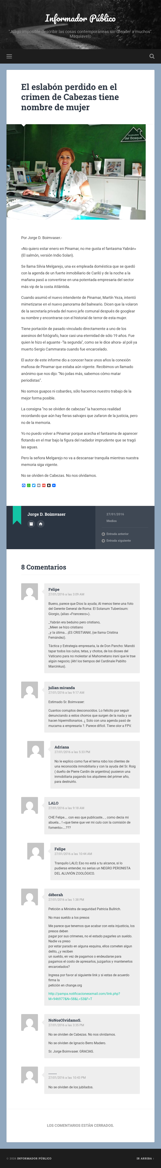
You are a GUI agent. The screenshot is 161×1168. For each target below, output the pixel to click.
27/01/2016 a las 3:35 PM (66, 1025)
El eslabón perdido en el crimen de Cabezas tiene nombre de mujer (70, 97)
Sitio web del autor (40, 524)
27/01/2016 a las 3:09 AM (66, 594)
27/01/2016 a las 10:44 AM (73, 854)
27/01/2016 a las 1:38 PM (66, 900)
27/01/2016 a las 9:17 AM (66, 693)
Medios (111, 521)
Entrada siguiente (118, 540)
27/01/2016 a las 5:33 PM (72, 752)
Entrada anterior (117, 534)
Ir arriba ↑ (146, 1158)
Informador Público (80, 17)
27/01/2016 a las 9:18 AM (66, 808)
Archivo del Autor (31, 524)
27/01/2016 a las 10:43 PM (67, 1078)
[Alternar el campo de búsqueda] (152, 56)
